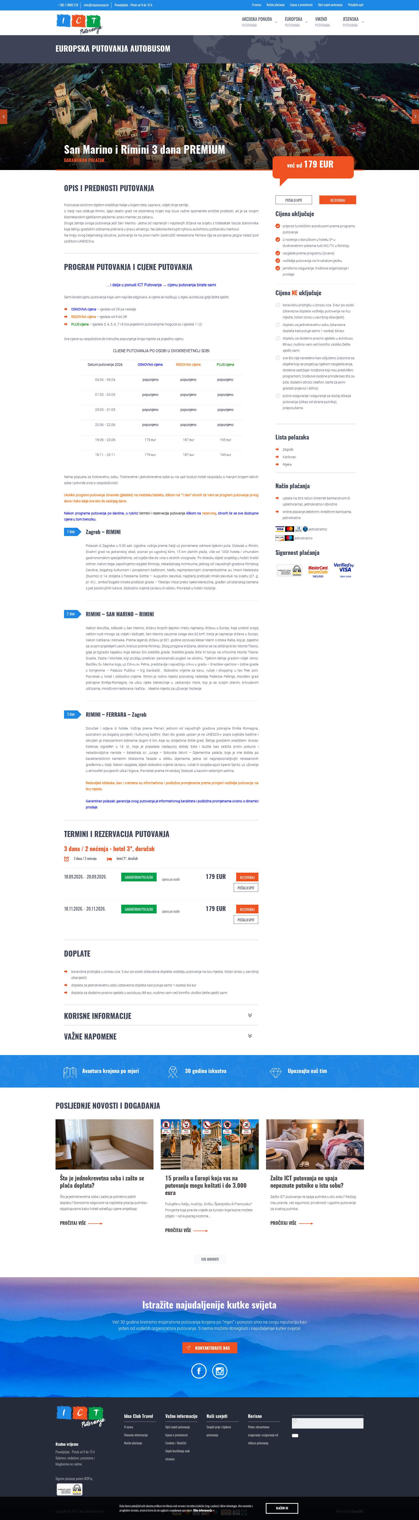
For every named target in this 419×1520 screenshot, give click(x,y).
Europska (293, 22)
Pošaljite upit (355, 5)
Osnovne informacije (136, 1435)
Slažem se (282, 1508)
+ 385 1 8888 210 (68, 5)
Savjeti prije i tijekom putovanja (219, 1431)
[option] (107, 1071)
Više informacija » (204, 1510)
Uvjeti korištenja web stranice (177, 1455)
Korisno (255, 1416)
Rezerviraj (247, 878)
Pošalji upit (246, 888)
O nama (256, 5)
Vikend (322, 22)
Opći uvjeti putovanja (330, 5)
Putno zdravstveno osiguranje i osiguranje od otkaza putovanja (263, 1435)
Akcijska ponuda (257, 22)
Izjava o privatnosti (301, 5)
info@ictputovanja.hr (96, 5)
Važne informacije (181, 1416)
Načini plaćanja (276, 5)
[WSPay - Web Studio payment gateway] (289, 570)
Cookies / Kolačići (175, 1443)
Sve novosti (210, 1259)
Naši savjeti (217, 1416)
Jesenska (351, 22)
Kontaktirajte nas (212, 1348)
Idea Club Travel (138, 1416)
